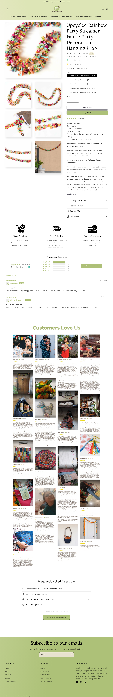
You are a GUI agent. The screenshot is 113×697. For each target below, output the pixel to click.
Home (7, 668)
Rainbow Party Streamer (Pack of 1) (82, 75)
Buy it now (87, 113)
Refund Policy (45, 675)
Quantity (69, 96)
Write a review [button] (92, 266)
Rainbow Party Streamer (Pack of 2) (82, 80)
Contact (8, 678)
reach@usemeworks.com (56, 617)
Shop (6, 671)
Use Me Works (14, 696)
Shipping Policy (45, 678)
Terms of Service (46, 681)
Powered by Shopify (24, 696)
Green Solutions (10, 681)
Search (42, 668)
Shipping (78, 56)
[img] (11, 280)
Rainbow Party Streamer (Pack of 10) (82, 92)
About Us (8, 675)
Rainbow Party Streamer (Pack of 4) (82, 84)
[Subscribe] (72, 654)
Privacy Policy (45, 671)
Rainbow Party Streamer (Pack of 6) (82, 88)
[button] (7, 9)
